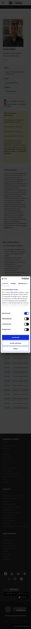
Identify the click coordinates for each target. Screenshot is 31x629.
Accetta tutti (15, 337)
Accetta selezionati (15, 343)
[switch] (26, 318)
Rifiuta (15, 348)
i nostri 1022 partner (12, 292)
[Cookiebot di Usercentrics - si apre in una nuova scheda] (22, 279)
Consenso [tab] (5, 283)
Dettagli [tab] (13, 283)
